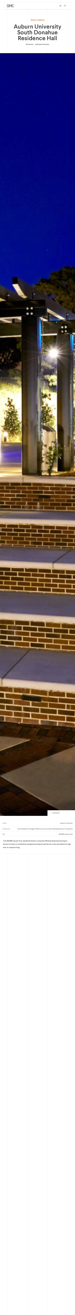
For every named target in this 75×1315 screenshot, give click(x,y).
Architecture (29, 44)
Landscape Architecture (42, 44)
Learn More (56, 813)
